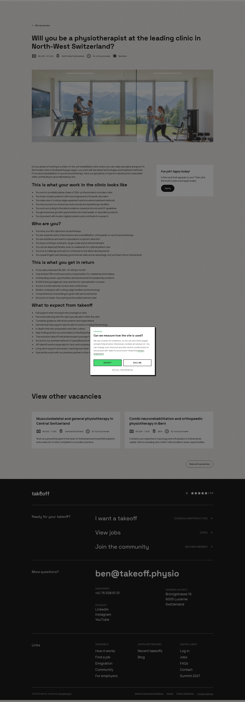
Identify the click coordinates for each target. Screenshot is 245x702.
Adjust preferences (122, 370)
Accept (108, 363)
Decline (137, 363)
